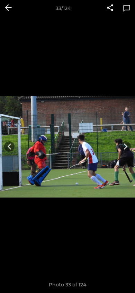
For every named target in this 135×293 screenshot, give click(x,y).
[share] (110, 8)
